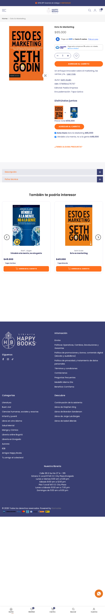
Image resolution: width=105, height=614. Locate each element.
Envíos (58, 340)
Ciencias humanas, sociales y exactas (20, 411)
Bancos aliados (73, 48)
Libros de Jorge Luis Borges (67, 416)
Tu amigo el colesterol (12, 457)
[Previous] (7, 237)
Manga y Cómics (10, 430)
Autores (5, 443)
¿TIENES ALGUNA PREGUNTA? (68, 146)
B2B (3, 448)
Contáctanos (61, 373)
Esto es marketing (79, 253)
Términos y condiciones (66, 368)
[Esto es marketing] (78, 225)
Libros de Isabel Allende (65, 421)
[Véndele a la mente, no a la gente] (26, 225)
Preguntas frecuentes (65, 377)
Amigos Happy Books (12, 453)
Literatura (6, 402)
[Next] (98, 237)
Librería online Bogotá (12, 434)
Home (5, 18)
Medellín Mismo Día (64, 382)
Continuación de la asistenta (68, 402)
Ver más (70, 3)
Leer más (71, 74)
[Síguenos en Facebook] (56, 152)
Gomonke (56, 508)
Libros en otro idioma (12, 421)
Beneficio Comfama (64, 386)
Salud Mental (8, 425)
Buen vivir (6, 407)
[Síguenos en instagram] (61, 152)
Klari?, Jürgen (26, 251)
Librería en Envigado (11, 439)
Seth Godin (66, 80)
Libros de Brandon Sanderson (68, 411)
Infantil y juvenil (9, 416)
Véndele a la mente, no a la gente (26, 253)
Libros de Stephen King (65, 407)
